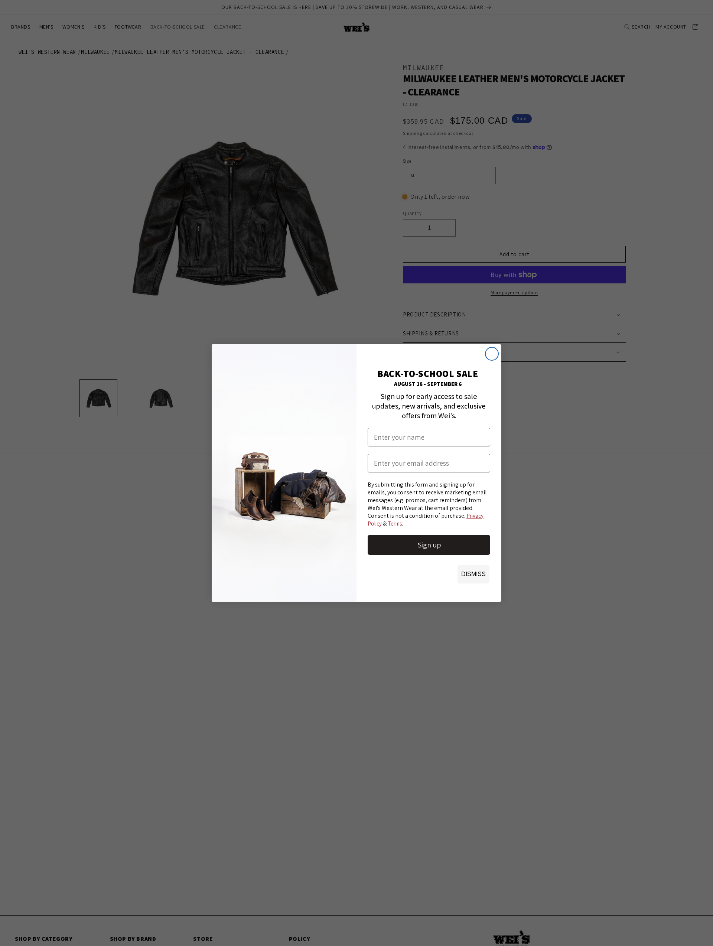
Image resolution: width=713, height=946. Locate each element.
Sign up (429, 545)
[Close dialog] (491, 353)
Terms (395, 523)
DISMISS (473, 574)
